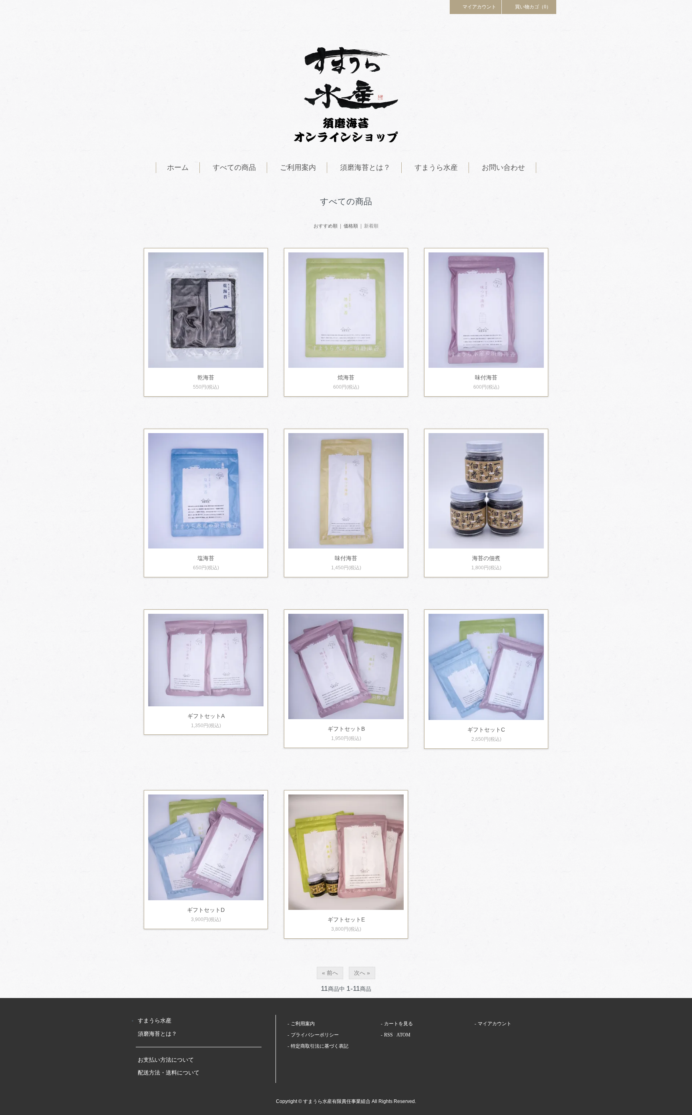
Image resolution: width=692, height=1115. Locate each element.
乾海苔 (205, 377)
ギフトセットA (206, 716)
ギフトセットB (346, 729)
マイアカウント (479, 7)
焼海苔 (346, 377)
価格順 (351, 226)
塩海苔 (205, 558)
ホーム (178, 167)
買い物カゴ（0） (533, 7)
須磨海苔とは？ (365, 167)
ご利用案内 (298, 167)
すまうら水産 (436, 167)
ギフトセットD (206, 910)
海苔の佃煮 (486, 558)
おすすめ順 (326, 226)
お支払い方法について (166, 1060)
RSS (388, 1035)
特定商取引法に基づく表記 (319, 1046)
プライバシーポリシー (315, 1035)
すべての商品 (234, 167)
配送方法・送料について (168, 1073)
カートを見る (398, 1023)
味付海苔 (486, 377)
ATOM (403, 1035)
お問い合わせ (503, 167)
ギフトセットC (486, 729)
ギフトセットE (346, 919)
